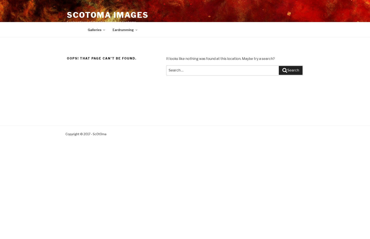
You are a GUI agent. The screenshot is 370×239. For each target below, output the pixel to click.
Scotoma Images (108, 15)
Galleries (94, 30)
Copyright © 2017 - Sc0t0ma (86, 134)
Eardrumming (123, 30)
